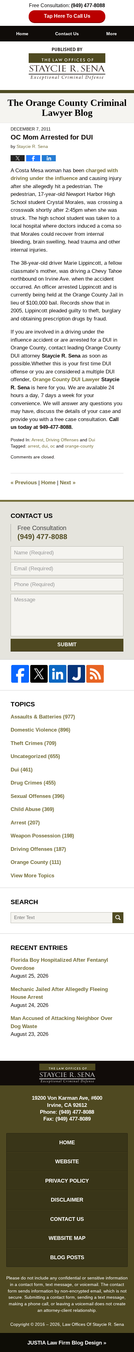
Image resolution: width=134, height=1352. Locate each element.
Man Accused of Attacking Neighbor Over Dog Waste (61, 1022)
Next (67, 483)
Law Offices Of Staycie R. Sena (93, 1324)
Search (117, 917)
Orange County (36, 862)
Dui (92, 439)
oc (52, 446)
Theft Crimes (33, 743)
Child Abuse (32, 809)
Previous (24, 483)
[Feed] (95, 673)
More (111, 33)
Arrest (37, 439)
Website (67, 1162)
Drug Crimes (33, 783)
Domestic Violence (40, 730)
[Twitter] (39, 673)
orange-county (79, 446)
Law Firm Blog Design (64, 1343)
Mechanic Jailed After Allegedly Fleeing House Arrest (59, 993)
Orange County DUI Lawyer (66, 379)
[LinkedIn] (57, 673)
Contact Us (67, 33)
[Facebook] (20, 673)
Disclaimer (67, 1200)
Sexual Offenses (38, 796)
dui (45, 446)
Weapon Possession (42, 836)
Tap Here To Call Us (67, 16)
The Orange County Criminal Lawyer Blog (67, 64)
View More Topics (32, 876)
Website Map (67, 1238)
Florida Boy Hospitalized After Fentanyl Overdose (59, 964)
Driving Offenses (62, 439)
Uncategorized (35, 756)
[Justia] (76, 673)
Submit (67, 644)
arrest (33, 446)
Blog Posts (67, 1257)
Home (22, 33)
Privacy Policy (67, 1181)
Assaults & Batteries (43, 717)
